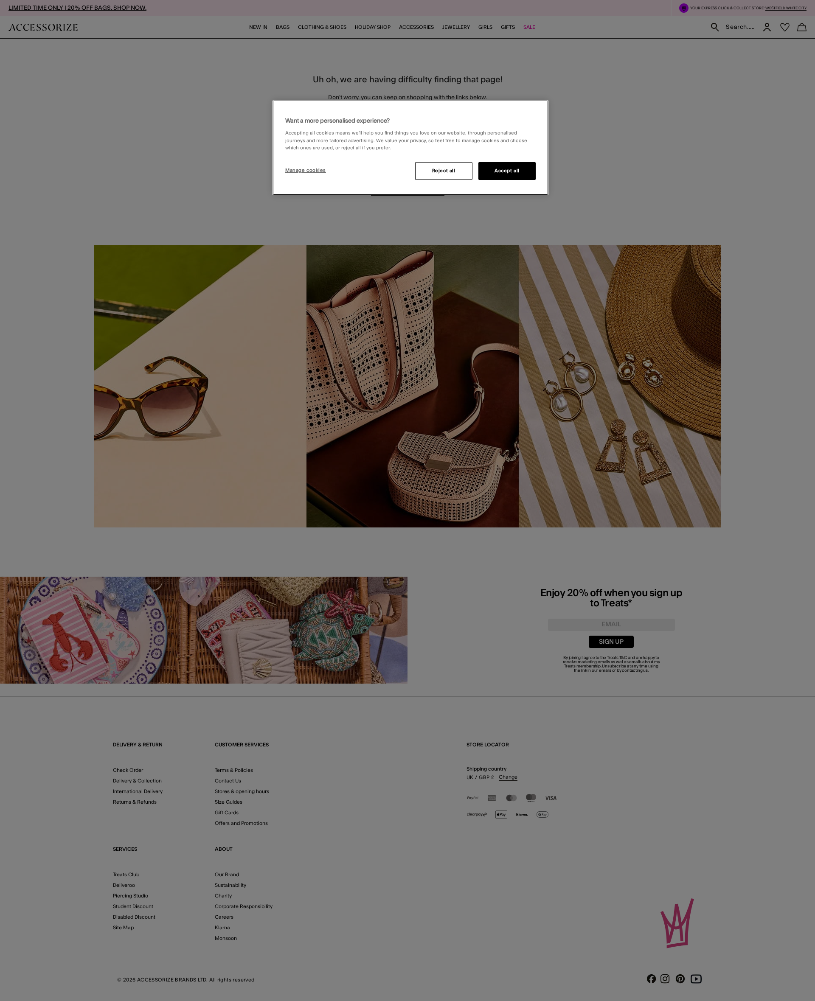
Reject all (443, 170)
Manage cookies (305, 170)
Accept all (507, 170)
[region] (410, 147)
